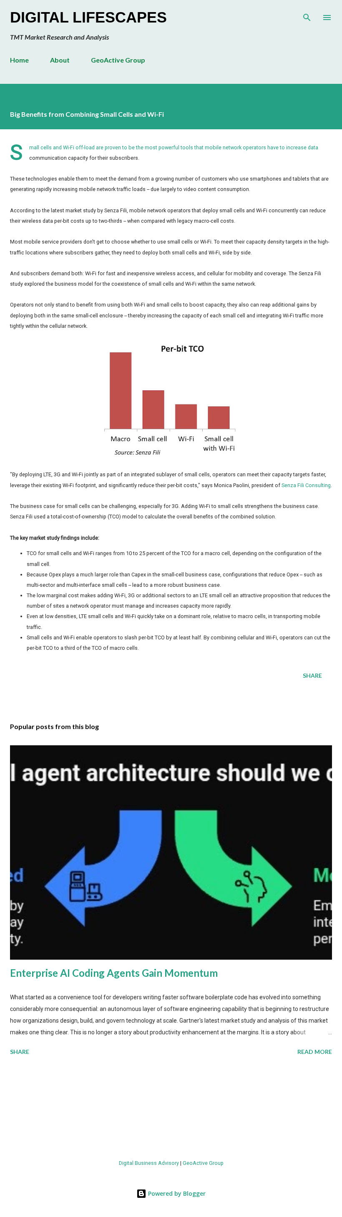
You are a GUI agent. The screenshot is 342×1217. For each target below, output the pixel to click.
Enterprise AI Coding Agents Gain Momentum (114, 973)
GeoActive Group (118, 60)
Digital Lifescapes (88, 17)
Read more (314, 1051)
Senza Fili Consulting (306, 485)
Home (19, 60)
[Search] (307, 15)
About (60, 60)
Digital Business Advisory (149, 1163)
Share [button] (312, 675)
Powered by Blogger (176, 1193)
